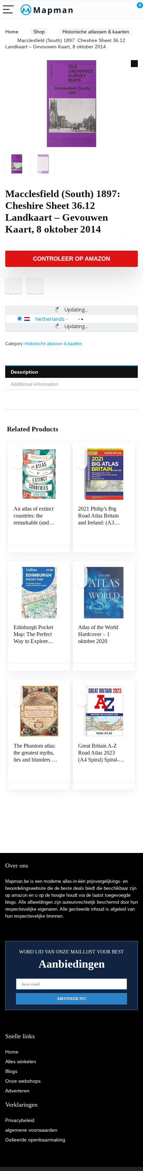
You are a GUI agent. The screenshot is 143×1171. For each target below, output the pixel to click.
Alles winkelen (20, 1061)
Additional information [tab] (34, 384)
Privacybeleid (19, 1120)
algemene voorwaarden (31, 1130)
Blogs (11, 1071)
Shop (39, 31)
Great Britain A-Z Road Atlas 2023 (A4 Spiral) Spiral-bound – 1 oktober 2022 (98, 759)
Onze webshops (23, 1081)
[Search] (106, 10)
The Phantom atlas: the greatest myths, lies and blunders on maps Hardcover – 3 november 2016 (36, 759)
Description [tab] (24, 372)
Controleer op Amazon (71, 258)
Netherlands (50, 318)
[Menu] (8, 10)
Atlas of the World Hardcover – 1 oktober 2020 (98, 634)
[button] (134, 63)
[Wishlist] (121, 10)
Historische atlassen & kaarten (95, 31)
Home (11, 31)
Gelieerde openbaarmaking (35, 1139)
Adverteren (17, 1090)
